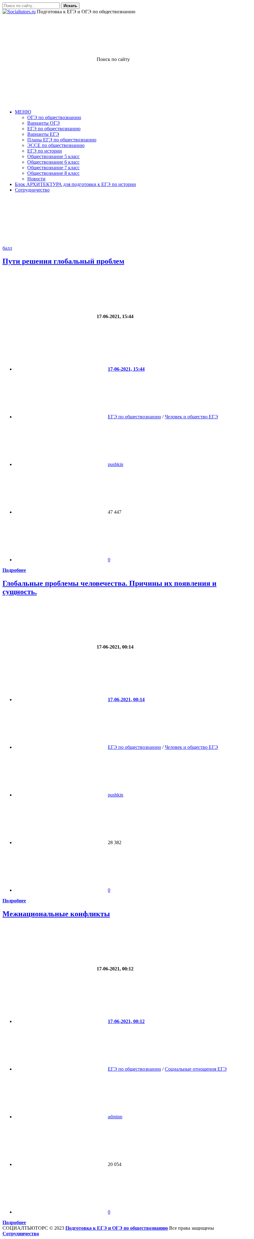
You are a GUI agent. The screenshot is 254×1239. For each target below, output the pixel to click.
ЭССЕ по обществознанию (56, 145)
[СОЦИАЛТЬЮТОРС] (19, 11)
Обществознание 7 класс (53, 167)
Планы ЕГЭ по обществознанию (61, 139)
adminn (115, 1116)
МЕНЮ (23, 111)
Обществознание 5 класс (53, 156)
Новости (36, 178)
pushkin (115, 464)
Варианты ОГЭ (43, 123)
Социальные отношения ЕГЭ (196, 1069)
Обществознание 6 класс (53, 162)
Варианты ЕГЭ (43, 134)
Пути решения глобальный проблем (63, 261)
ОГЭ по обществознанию (54, 117)
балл (7, 248)
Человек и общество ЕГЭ (191, 416)
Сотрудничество (32, 189)
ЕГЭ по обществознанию (54, 128)
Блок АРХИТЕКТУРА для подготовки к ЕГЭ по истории (75, 184)
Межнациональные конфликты (56, 914)
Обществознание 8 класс (53, 173)
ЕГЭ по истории (44, 150)
